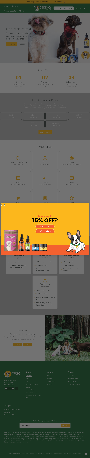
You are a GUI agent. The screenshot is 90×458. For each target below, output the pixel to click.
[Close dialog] (3, 204)
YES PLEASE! (45, 226)
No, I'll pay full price (45, 231)
